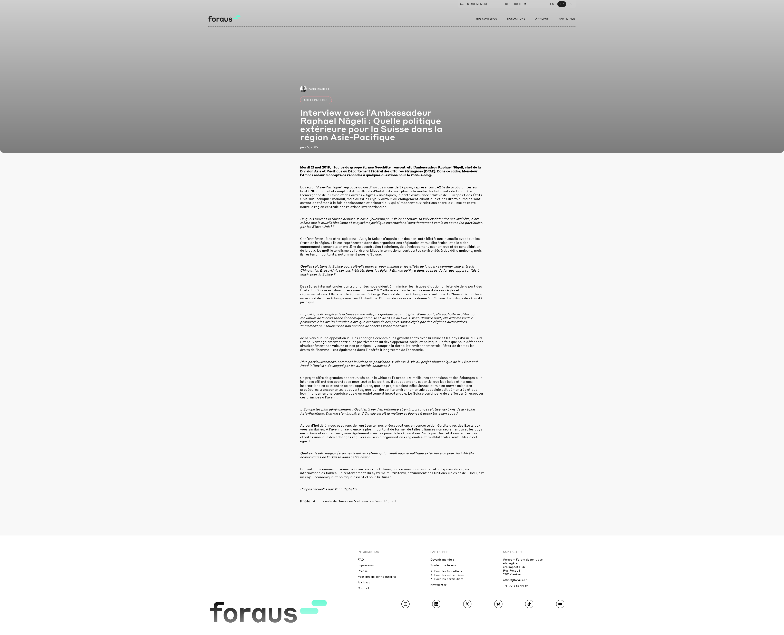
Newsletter (438, 584)
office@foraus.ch (515, 580)
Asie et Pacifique (316, 100)
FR (562, 4)
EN (552, 4)
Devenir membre (442, 559)
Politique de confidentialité (377, 576)
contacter (512, 551)
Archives (364, 582)
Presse (363, 571)
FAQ (361, 559)
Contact (363, 588)
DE (571, 4)
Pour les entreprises (449, 575)
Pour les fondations (448, 571)
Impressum (366, 565)
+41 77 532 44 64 (516, 585)
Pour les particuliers (448, 579)
